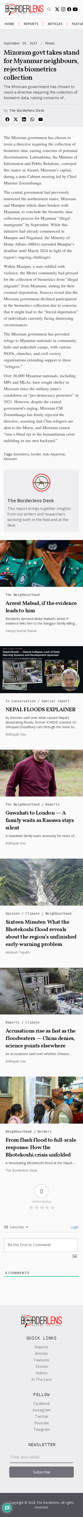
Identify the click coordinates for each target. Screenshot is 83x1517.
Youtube (41, 1422)
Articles (55, 24)
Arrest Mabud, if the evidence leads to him (41, 607)
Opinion (14, 913)
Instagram (42, 1410)
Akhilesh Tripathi (18, 952)
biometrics (21, 454)
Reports (31, 24)
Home (9, 24)
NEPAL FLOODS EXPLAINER (41, 710)
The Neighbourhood (23, 595)
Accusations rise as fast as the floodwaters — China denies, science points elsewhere (40, 1038)
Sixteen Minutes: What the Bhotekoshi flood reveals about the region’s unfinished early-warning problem (41, 933)
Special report (56, 701)
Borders (45, 1131)
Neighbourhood (58, 913)
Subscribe (41, 1472)
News (50, 43)
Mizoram (10, 459)
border (36, 454)
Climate (33, 913)
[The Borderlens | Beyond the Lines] (24, 9)
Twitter (41, 1416)
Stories (42, 1366)
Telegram (41, 1429)
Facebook (41, 1403)
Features (41, 1359)
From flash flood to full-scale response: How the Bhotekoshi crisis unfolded (41, 1148)
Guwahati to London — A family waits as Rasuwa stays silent (40, 820)
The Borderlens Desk (26, 110)
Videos (41, 1372)
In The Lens (41, 1379)
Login (74, 1227)
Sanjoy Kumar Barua (21, 631)
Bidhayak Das (16, 734)
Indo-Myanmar (54, 454)
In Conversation (22, 701)
